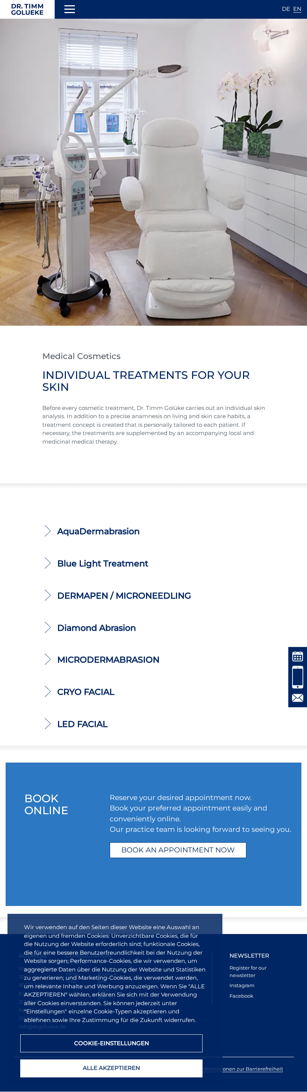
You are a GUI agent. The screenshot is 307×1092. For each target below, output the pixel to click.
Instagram (242, 985)
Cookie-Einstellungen (111, 1043)
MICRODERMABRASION (108, 659)
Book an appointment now (178, 850)
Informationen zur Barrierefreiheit (241, 1069)
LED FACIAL (82, 724)
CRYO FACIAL (85, 692)
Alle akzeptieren (111, 1067)
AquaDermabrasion (98, 531)
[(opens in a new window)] (297, 655)
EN (297, 8)
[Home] (27, 9)
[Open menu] (69, 10)
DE (286, 8)
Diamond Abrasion (96, 628)
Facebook (241, 996)
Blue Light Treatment (102, 563)
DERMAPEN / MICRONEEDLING (124, 595)
